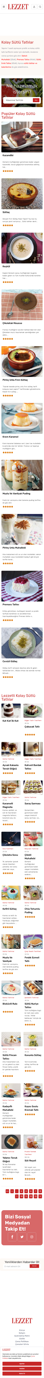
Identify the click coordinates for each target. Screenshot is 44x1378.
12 (31, 1196)
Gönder (34, 1266)
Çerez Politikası (22, 1341)
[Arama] (40, 6)
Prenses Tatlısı (23, 59)
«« (7, 1191)
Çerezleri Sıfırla (22, 1344)
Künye (22, 1330)
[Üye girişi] (34, 6)
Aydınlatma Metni (22, 1336)
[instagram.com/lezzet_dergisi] (31, 1236)
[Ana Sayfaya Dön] (22, 1320)
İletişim (22, 1333)
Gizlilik (22, 1339)
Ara (36, 100)
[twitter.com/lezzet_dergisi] (22, 1236)
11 (26, 1196)
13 (36, 1196)
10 (22, 1196)
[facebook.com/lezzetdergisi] (12, 1236)
